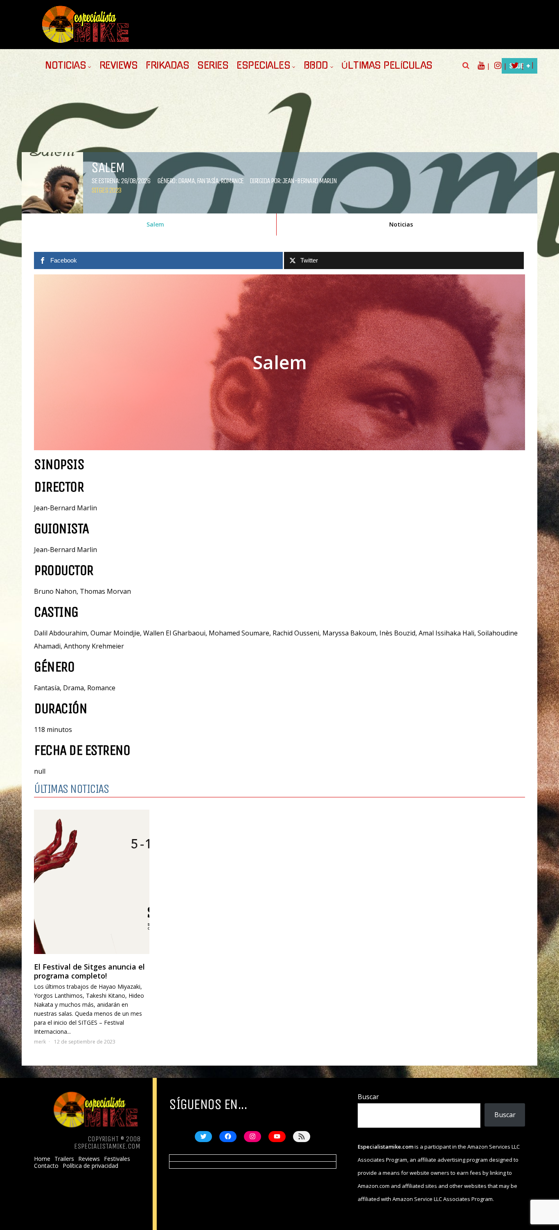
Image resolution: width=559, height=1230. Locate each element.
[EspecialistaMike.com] (86, 43)
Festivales (117, 1159)
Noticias (65, 65)
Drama (186, 180)
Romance (232, 180)
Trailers (64, 1159)
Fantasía (207, 180)
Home (42, 1159)
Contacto (46, 1166)
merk (40, 1041)
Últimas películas (387, 65)
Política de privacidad (90, 1166)
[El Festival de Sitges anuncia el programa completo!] (91, 882)
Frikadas (167, 65)
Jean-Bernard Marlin (309, 180)
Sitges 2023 (106, 190)
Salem (155, 224)
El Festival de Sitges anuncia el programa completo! (89, 971)
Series (212, 65)
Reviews (118, 65)
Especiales (263, 65)
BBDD (316, 65)
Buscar (368, 1096)
